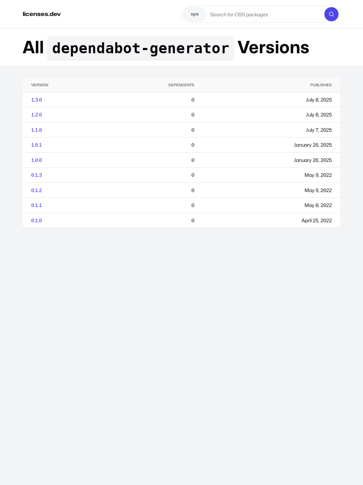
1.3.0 (36, 100)
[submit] (331, 14)
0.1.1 (36, 205)
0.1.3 (36, 175)
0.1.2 (36, 190)
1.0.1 (36, 145)
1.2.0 (36, 114)
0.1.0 (36, 220)
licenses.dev (42, 14)
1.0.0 (36, 160)
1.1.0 (36, 130)
